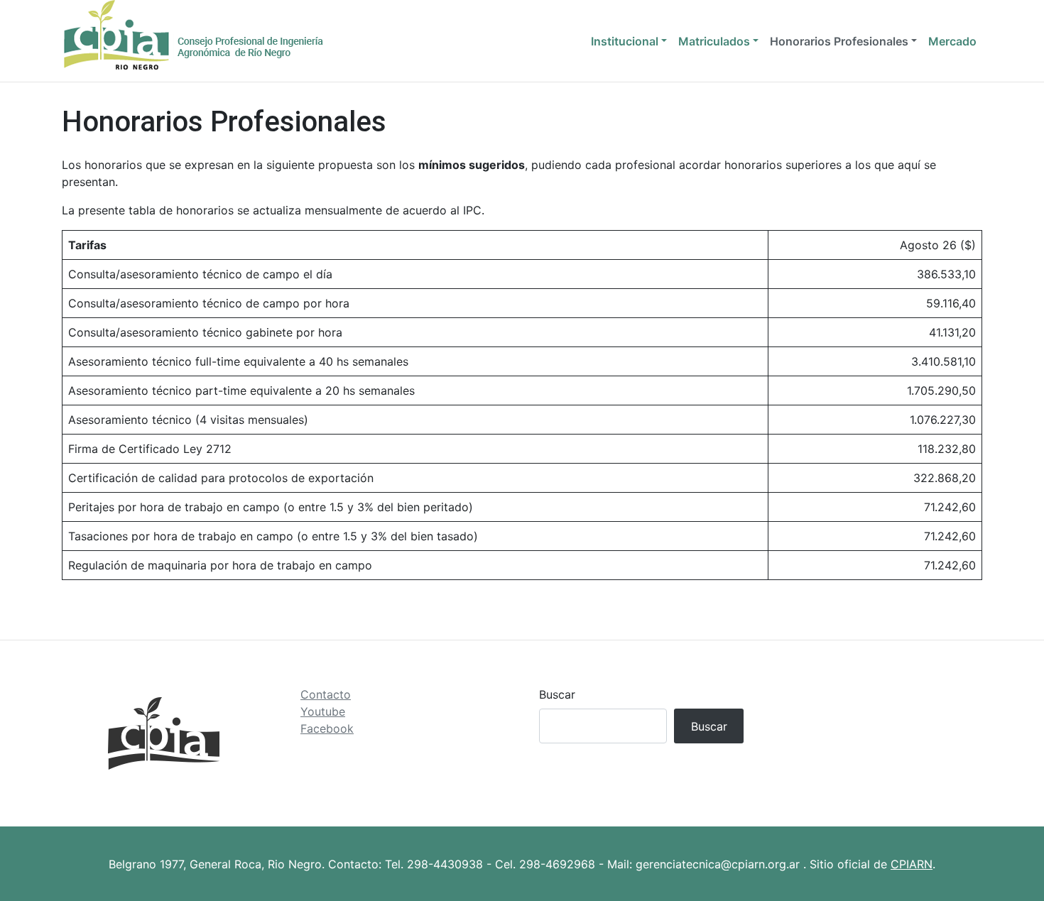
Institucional (624, 41)
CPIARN (911, 864)
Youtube (322, 711)
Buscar (557, 694)
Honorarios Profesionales (839, 41)
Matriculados (714, 41)
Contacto (325, 694)
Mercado (952, 41)
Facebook (327, 728)
